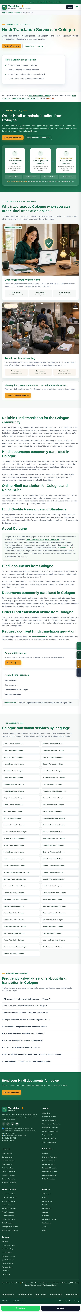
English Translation (8, 1161)
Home (3, 12)
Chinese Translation (8, 1179)
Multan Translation (48, 1179)
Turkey (44, 1226)
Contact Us (5, 1270)
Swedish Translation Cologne (14, 933)
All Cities (45, 1153)
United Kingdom (47, 1201)
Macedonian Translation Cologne (16, 899)
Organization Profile (8, 1245)
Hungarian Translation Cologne (15, 879)
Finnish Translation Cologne (53, 859)
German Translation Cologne (53, 764)
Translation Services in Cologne (16, 689)
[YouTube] (17, 1124)
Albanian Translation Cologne (14, 825)
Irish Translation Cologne (52, 886)
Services (10, 12)
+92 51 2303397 (58, 2)
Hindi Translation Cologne (52, 771)
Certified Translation (49, 1116)
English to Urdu (7, 1157)
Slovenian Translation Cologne (15, 926)
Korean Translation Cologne (14, 784)
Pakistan (45, 1197)
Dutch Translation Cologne (13, 757)
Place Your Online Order (12, 137)
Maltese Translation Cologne (14, 906)
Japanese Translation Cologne (54, 777)
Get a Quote (6, 1274)
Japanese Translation (9, 1182)
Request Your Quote (11, 1092)
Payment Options (7, 1263)
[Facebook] (3, 1124)
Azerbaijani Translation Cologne (15, 832)
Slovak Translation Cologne (53, 920)
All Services (46, 1113)
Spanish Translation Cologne (53, 804)
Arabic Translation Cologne (13, 744)
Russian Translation (8, 1175)
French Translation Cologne (14, 764)
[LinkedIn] (8, 1124)
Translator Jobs (7, 1267)
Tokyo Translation (8, 1212)
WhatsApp (20, 1308)
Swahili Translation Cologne (53, 926)
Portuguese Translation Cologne (54, 791)
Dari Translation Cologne (13, 818)
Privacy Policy (63, 1301)
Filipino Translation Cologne (14, 859)
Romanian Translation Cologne (54, 913)
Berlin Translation (8, 1223)
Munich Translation (8, 1215)
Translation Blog (7, 1249)
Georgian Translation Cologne (54, 865)
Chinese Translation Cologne (53, 750)
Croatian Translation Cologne (53, 845)
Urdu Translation (7, 1164)
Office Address (7, 1252)
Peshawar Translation (49, 1171)
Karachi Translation (48, 1161)
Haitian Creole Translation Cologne (16, 872)
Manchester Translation (10, 1230)
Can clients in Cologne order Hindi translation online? (25, 1027)
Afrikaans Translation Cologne (54, 818)
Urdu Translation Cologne (13, 811)
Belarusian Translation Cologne (15, 838)
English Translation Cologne (53, 757)
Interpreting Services (49, 1138)
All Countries (46, 1194)
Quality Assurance (8, 1260)
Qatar (44, 1230)
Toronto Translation (8, 1219)
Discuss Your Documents (34, 46)
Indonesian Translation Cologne (15, 886)
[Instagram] (12, 1124)
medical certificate (52, 539)
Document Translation (13, 694)
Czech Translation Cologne (13, 750)
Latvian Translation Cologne (14, 892)
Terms (70, 1301)
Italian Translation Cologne (13, 777)
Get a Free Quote (13, 663)
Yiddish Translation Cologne (14, 953)
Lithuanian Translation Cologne (54, 892)
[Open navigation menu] (76, 7)
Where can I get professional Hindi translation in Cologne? (27, 999)
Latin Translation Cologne (52, 784)
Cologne (18, 12)
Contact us (50, 98)
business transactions (65, 548)
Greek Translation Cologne (13, 771)
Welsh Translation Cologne (52, 947)
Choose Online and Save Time (18, 395)
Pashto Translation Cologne (14, 791)
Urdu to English (7, 1153)
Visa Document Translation (51, 1124)
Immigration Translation (50, 1127)
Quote (70, 7)
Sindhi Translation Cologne (13, 804)
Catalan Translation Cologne (14, 845)
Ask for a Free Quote (11, 46)
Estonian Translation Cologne (53, 852)
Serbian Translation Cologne (14, 920)
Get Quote (60, 1308)
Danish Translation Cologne (14, 852)
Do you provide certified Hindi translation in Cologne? (25, 1006)
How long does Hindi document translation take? (23, 1040)
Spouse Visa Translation (50, 1131)
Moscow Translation (8, 1201)
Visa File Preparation (49, 1142)
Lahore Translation (48, 1164)
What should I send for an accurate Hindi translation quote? (27, 1061)
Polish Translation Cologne (52, 811)
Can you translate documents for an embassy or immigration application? (33, 1054)
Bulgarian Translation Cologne (54, 838)
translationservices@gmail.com (28, 2)
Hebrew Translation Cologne (53, 872)
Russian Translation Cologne (53, 798)
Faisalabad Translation (49, 1168)
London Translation (8, 1194)
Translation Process (8, 1256)
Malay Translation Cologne (52, 899)
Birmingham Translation (10, 1226)
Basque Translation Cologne (53, 832)
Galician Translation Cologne (14, 865)
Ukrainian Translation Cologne (54, 940)
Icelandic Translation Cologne (53, 879)
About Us (5, 1241)
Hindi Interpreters (11, 685)
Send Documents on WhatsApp (38, 137)
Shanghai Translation (9, 1208)
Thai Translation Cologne (52, 933)
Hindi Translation (11, 680)
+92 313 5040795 (43, 2)
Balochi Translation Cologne (53, 744)
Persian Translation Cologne (14, 913)
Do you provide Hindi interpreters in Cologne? (22, 1047)
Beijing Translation (8, 1205)
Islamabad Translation (49, 1157)
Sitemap (76, 1301)
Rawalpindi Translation (49, 1175)
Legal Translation (48, 1135)
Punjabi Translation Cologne (14, 798)
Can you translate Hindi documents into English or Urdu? (27, 1020)
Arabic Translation (8, 1168)
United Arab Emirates (49, 1219)
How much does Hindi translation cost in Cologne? (24, 1033)
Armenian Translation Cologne (54, 825)
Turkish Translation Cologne (14, 940)
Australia (45, 1212)
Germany (45, 1215)
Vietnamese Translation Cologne (15, 947)
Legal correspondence (35, 539)
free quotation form (39, 637)
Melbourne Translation (9, 1197)
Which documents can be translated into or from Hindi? (26, 1013)
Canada (45, 1205)
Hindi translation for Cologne (39, 95)
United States (46, 1208)
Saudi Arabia (46, 1223)
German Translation (8, 1171)
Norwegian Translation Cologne (54, 906)
